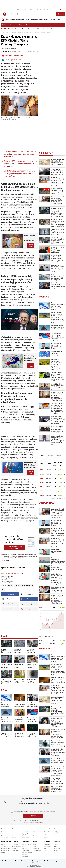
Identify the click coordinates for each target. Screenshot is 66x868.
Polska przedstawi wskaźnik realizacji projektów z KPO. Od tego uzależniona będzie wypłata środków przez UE (30, 238)
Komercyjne (36, 835)
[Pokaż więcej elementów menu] (63, 20)
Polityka (21, 25)
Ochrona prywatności (27, 861)
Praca (24, 829)
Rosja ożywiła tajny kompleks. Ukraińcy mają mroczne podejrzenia (19, 734)
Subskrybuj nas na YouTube (14, 55)
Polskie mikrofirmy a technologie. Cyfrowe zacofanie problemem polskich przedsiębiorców (7, 579)
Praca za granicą (26, 837)
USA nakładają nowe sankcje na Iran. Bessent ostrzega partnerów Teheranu (19, 704)
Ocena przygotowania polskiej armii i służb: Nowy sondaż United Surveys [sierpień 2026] (6, 681)
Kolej (45, 835)
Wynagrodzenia (26, 834)
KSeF (13, 835)
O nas (10, 861)
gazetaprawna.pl (54, 9)
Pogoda (45, 850)
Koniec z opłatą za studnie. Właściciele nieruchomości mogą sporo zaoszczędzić (32, 681)
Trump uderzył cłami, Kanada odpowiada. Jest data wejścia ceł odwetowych (32, 719)
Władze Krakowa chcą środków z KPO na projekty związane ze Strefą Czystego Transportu (20, 154)
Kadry (34, 846)
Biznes (14, 829)
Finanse (14, 837)
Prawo (34, 844)
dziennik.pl (24, 9)
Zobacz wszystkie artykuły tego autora (12, 573)
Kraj (3, 25)
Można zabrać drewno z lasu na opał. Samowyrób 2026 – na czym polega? (32, 665)
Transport (47, 829)
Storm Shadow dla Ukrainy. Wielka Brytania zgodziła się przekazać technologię (32, 704)
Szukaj (62, 14)
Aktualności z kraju (6, 848)
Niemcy (3, 835)
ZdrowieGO (57, 841)
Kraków (10, 585)
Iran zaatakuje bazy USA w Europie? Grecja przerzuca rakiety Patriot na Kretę (32, 734)
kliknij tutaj (40, 822)
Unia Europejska (5, 837)
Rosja (2, 832)
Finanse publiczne (16, 846)
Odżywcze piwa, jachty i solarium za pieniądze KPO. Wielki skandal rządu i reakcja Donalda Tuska (30, 358)
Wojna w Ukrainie (43, 29)
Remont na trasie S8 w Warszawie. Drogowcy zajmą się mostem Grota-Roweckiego (19, 650)
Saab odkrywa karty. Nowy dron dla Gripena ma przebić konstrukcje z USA (5, 734)
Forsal (2, 32)
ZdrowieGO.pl (39, 9)
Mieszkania (36, 834)
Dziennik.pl (47, 841)
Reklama (16, 861)
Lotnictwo (46, 837)
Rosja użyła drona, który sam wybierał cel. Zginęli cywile (5, 719)
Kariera (24, 835)
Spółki (55, 834)
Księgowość (36, 848)
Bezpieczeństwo (31, 25)
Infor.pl (35, 841)
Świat (3, 829)
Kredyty (14, 848)
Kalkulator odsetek (27, 852)
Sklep (62, 9)
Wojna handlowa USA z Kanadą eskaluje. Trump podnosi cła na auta (19, 719)
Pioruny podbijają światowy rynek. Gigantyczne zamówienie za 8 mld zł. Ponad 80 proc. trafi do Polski (6, 650)
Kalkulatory (25, 841)
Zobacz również (31, 245)
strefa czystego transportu (24, 585)
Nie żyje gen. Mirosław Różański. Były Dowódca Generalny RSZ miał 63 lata (32, 650)
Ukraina (3, 834)
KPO (3, 589)
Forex (55, 835)
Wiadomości (47, 844)
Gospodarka (15, 841)
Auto (45, 848)
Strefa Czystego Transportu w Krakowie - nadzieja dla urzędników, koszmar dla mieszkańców (21, 173)
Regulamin (39, 861)
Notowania (57, 829)
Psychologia (57, 848)
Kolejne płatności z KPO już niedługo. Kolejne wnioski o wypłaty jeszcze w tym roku (30, 465)
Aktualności (12, 25)
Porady (56, 850)
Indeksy (56, 832)
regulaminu (33, 811)
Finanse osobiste (20, 29)
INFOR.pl (18, 9)
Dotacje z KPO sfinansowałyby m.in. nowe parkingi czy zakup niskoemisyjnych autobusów (21, 163)
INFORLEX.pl (31, 9)
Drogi (45, 834)
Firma (13, 834)
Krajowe (3, 844)
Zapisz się (33, 815)
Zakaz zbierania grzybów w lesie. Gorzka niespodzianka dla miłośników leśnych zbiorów (19, 681)
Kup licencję (21, 557)
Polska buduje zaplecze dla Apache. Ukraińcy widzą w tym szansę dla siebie (19, 665)
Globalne (3, 846)
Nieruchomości (37, 829)
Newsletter (46, 9)
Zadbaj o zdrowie (56, 29)
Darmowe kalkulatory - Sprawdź (14, 547)
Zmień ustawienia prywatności (53, 861)
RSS (33, 863)
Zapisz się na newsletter (13, 60)
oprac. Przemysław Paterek (9, 48)
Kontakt (4, 861)
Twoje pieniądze (16, 850)
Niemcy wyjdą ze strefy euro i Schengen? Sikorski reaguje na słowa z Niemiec (6, 665)
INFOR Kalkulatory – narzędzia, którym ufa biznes (14, 539)
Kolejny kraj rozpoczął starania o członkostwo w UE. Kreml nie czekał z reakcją (6, 704)
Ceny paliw (31, 29)
